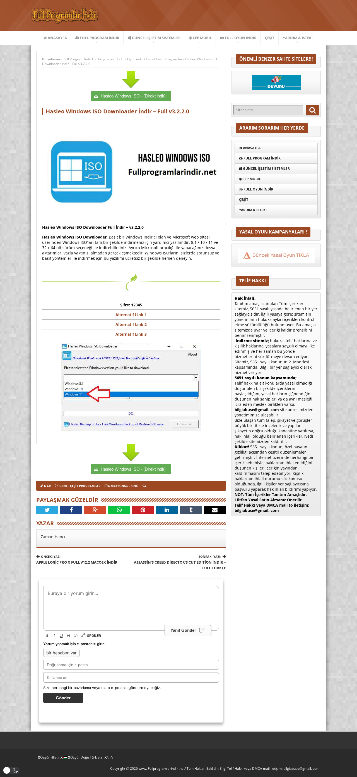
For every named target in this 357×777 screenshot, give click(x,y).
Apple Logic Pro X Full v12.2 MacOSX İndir (76, 559)
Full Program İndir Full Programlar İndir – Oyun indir (104, 59)
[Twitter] (47, 510)
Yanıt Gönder (183, 630)
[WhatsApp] (119, 510)
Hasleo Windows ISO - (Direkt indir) (133, 96)
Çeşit (269, 37)
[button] (11, 770)
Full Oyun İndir (240, 37)
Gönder (63, 697)
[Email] (215, 510)
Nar (47, 486)
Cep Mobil (202, 37)
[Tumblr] (191, 510)
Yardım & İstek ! (298, 37)
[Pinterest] (143, 510)
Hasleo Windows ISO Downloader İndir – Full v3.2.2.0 (117, 111)
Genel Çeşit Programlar (164, 59)
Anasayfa (57, 37)
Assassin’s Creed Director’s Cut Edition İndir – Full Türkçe (180, 562)
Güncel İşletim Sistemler (156, 37)
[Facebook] (71, 510)
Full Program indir (99, 37)
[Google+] (95, 510)
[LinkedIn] (167, 510)
